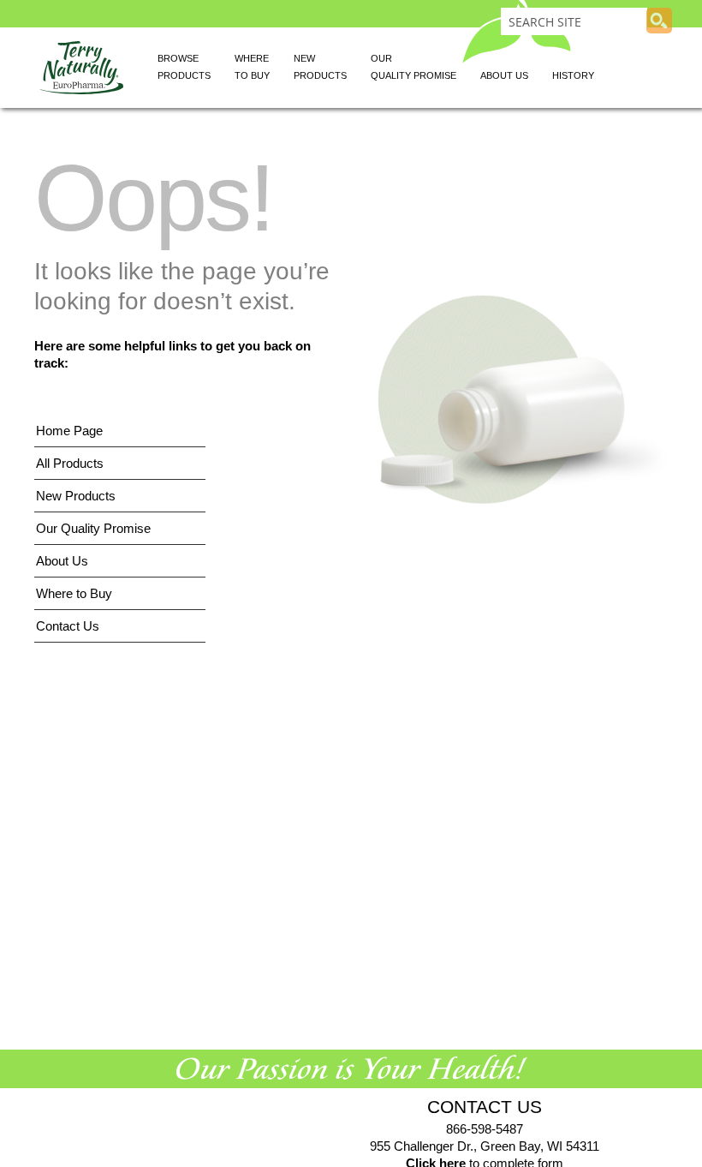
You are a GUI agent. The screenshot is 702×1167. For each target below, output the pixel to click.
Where (252, 67)
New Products (76, 495)
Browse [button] (184, 67)
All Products (70, 463)
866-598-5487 (484, 1129)
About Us (62, 561)
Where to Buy (74, 593)
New (320, 67)
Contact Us (67, 626)
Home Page (69, 430)
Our (413, 67)
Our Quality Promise (93, 528)
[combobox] (574, 21)
